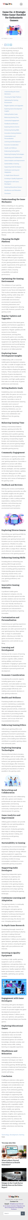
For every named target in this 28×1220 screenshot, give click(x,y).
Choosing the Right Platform (12, 97)
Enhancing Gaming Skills (11, 130)
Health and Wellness (10, 148)
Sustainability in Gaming (11, 163)
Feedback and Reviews (11, 123)
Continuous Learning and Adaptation (11, 171)
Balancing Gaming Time (11, 117)
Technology (5, 1135)
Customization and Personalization (9, 137)
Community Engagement (11, 120)
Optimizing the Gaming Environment (11, 101)
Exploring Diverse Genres (11, 127)
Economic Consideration (11, 145)
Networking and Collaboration (13, 157)
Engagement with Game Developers (11, 183)
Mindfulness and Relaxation (12, 190)
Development (14, 1135)
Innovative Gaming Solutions (12, 133)
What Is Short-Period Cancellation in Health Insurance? (14, 1155)
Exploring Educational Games (13, 187)
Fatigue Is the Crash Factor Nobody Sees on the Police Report (14, 1178)
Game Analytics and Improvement (14, 160)
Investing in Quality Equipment (13, 178)
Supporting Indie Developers (12, 167)
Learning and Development (12, 141)
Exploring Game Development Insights (13, 110)
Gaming (21, 1135)
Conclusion (7, 193)
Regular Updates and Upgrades (13, 105)
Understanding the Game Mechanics (11, 93)
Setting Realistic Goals (11, 114)
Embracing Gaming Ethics (12, 151)
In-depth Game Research (11, 175)
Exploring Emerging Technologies (14, 154)
